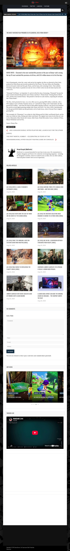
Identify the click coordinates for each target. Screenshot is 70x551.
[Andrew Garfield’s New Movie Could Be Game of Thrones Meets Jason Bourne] (19, 283)
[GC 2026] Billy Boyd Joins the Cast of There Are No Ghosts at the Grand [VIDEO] (19, 215)
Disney (13, 127)
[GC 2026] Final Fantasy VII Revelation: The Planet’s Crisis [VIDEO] (18, 268)
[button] (32, 404)
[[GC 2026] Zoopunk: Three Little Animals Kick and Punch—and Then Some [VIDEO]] (50, 176)
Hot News (10, 367)
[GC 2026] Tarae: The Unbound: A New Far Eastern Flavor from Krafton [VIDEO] (18, 241)
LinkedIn (39, 6)
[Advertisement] (36, 21)
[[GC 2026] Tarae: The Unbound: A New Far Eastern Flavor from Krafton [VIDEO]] (19, 230)
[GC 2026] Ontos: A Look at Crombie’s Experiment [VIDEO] (17, 188)
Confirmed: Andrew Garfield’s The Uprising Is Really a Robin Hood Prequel (50, 268)
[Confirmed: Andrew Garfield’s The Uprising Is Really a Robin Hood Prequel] (50, 256)
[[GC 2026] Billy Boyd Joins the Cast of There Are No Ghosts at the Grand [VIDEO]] (19, 203)
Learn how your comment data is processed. (39, 355)
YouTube (46, 6)
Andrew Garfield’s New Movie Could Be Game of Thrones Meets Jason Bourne (19, 295)
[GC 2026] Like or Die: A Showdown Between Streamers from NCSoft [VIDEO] (50, 241)
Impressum (24, 547)
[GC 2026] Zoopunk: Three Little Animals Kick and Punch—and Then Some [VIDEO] (50, 188)
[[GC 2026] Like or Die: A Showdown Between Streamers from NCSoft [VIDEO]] (50, 230)
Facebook (25, 6)
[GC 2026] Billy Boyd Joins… (15, 397)
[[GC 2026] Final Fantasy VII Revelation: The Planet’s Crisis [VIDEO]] (19, 256)
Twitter (32, 6)
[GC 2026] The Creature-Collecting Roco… (44, 397)
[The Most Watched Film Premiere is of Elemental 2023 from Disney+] (35, 53)
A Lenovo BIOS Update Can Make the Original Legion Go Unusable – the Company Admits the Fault (50, 296)
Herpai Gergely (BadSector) (24, 149)
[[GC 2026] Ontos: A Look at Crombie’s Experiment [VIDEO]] (19, 176)
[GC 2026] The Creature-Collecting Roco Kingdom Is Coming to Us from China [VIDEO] (50, 215)
